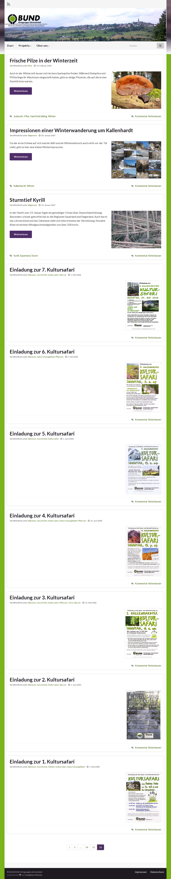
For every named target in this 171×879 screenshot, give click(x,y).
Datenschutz (157, 871)
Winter (52, 116)
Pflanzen (59, 357)
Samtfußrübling (38, 116)
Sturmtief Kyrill (27, 200)
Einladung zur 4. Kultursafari (42, 515)
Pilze (30, 65)
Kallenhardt (20, 185)
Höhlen (51, 766)
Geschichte (42, 275)
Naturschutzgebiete (46, 357)
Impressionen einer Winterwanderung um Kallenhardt (71, 130)
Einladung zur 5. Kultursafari (42, 433)
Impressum (141, 871)
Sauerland (25, 255)
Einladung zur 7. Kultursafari (42, 270)
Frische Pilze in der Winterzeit (44, 60)
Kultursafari (53, 275)
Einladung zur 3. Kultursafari (42, 597)
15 (93, 847)
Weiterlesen (21, 90)
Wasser (63, 275)
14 (87, 847)
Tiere (70, 602)
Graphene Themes (33, 875)
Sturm (34, 255)
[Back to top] (163, 871)
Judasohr (18, 116)
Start (10, 45)
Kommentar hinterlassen (148, 116)
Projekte (24, 45)
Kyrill (16, 255)
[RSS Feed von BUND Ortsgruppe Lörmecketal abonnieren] (8, 3)
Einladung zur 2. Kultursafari (42, 680)
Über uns (42, 45)
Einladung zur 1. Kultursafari (42, 761)
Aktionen (32, 275)
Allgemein (32, 135)
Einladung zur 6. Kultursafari (42, 352)
